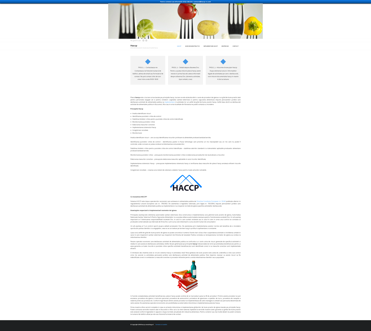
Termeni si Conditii (161, 324)
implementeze (170, 102)
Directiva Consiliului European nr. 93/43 (211, 201)
